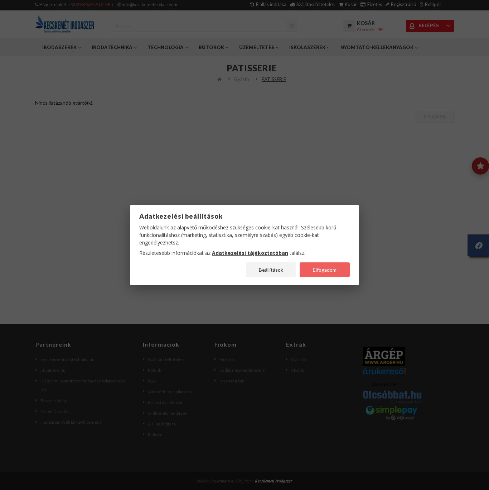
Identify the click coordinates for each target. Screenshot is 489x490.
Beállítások (271, 270)
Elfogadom (325, 270)
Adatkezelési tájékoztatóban (250, 252)
